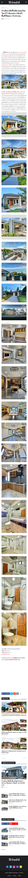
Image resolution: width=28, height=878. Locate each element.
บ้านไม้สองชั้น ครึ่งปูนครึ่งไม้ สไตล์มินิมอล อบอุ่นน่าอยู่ (13, 715)
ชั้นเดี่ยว (8, 654)
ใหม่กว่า (4, 758)
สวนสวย (14, 875)
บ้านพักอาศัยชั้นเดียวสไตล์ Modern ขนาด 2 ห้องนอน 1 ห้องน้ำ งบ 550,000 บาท (13, 783)
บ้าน (6, 7)
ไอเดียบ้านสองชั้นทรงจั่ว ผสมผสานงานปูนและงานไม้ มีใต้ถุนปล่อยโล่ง (14, 733)
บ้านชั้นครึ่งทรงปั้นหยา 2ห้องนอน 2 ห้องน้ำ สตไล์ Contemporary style (17, 836)
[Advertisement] (14, 35)
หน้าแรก (3, 7)
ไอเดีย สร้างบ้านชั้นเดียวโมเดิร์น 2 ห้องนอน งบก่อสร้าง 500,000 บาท (17, 800)
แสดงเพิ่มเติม (24, 698)
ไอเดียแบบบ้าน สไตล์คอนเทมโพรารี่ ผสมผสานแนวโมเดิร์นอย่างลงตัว (13, 751)
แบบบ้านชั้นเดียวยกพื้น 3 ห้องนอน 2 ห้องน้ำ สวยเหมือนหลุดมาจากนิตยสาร (17, 794)
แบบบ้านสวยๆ (20, 52)
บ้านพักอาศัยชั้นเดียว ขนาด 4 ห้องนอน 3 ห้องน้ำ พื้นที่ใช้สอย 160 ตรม (17, 807)
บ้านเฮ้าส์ (21, 872)
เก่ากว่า (24, 758)
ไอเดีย (19, 875)
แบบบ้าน (7, 54)
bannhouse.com (9, 657)
